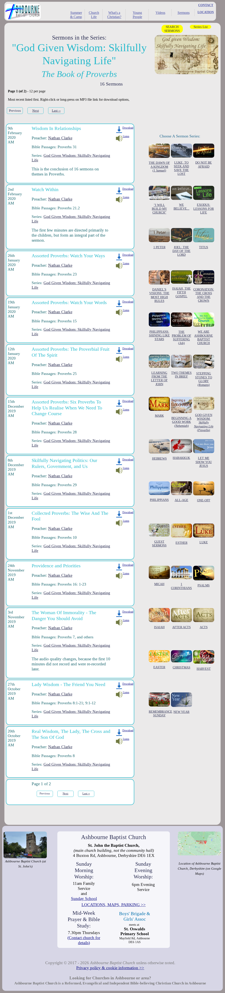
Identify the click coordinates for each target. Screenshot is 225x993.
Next (35, 110)
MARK (159, 415)
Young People (137, 15)
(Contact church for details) (83, 940)
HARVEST (204, 668)
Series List (201, 27)
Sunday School (84, 898)
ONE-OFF (203, 500)
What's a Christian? (114, 15)
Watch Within (45, 189)
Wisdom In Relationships (56, 128)
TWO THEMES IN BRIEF (181, 374)
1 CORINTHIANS (181, 586)
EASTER (159, 667)
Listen (126, 136)
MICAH (159, 584)
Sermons (184, 13)
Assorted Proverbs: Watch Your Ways (68, 255)
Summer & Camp (76, 15)
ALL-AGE (181, 500)
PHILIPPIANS (159, 500)
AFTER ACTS (181, 627)
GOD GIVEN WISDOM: (203, 422)
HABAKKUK (181, 457)
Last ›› (56, 110)
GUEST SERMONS (159, 543)
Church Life (94, 15)
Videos (160, 13)
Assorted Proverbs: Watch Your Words (69, 302)
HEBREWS (159, 458)
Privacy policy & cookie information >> (110, 968)
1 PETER (159, 247)
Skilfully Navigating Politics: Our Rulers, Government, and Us (64, 463)
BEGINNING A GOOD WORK (181, 421)
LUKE (204, 542)
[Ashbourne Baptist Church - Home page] (22, 12)
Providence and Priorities (56, 565)
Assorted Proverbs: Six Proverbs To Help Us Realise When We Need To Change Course (67, 407)
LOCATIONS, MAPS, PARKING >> (114, 904)
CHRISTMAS (181, 667)
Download (127, 127)
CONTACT (205, 5)
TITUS (203, 247)
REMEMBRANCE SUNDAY (160, 713)
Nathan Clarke (60, 138)
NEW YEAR (181, 712)
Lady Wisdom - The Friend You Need (68, 684)
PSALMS (204, 585)
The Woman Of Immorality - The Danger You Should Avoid (64, 615)
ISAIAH (159, 627)
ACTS (204, 627)
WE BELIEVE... (181, 206)
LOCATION (206, 12)
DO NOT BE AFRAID (203, 164)
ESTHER (181, 542)
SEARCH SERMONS (172, 29)
